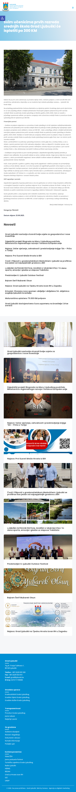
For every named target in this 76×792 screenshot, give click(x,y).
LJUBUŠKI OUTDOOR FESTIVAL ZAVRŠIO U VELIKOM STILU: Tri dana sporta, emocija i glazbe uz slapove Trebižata (35, 529)
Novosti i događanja (12, 735)
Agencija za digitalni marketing (59, 788)
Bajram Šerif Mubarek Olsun (21, 597)
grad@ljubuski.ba (17, 677)
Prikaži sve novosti (38, 645)
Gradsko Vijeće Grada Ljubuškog (17, 697)
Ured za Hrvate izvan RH (14, 774)
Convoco (45, 788)
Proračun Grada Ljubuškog (15, 713)
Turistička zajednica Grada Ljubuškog (19, 762)
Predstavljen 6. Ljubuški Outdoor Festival (27, 563)
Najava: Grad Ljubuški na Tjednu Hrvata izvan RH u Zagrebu (37, 631)
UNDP (7, 781)
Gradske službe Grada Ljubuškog (17, 700)
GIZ (6, 777)
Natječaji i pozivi (11, 719)
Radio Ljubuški (10, 765)
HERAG (7, 768)
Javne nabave (10, 716)
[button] (2, 18)
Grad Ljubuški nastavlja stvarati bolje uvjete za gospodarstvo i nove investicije (31, 352)
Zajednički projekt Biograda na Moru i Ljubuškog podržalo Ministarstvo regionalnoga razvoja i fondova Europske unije (37, 388)
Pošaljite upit (10, 744)
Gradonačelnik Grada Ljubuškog (17, 694)
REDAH (7, 771)
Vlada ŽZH (8, 756)
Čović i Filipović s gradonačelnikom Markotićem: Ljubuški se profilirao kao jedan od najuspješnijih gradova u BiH (37, 493)
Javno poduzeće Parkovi (14, 759)
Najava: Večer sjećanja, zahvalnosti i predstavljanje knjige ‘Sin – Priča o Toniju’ (36, 424)
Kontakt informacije (12, 741)
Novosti (15, 210)
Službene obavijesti (12, 732)
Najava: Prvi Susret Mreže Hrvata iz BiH (26, 458)
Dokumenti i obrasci (12, 738)
